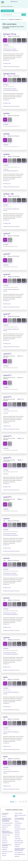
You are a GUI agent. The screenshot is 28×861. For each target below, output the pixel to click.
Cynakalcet (4, 836)
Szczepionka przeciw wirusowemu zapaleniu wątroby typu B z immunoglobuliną (7, 820)
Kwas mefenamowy (19, 852)
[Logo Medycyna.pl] (14, 1)
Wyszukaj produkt (7, 10)
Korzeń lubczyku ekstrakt (7, 823)
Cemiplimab (4, 838)
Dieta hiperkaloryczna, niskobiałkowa (6, 845)
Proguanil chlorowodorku (20, 828)
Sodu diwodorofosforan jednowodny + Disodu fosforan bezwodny (20, 849)
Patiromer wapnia (18, 813)
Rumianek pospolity (19, 842)
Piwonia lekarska (18, 823)
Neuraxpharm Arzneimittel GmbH (10, 531)
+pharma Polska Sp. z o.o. (8, 46)
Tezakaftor (17, 846)
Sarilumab (4, 816)
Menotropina (17, 826)
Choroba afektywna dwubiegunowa (10, 50)
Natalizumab (4, 842)
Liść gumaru (17, 834)
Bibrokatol (4, 853)
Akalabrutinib (17, 844)
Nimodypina (17, 830)
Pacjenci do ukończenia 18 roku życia (11, 66)
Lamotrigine (5, 45)
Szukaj (23, 14)
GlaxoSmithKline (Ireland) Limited (10, 246)
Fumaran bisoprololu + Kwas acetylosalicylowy (19, 819)
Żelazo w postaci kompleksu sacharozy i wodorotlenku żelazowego (7, 831)
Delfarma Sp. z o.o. (7, 206)
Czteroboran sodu (6, 834)
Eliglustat (17, 821)
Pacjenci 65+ (6, 60)
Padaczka (6, 169)
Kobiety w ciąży (7, 63)
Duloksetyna (17, 836)
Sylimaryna (17, 856)
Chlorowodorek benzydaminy (5, 814)
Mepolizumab (5, 847)
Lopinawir (4, 855)
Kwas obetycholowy (19, 840)
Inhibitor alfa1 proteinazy (7, 851)
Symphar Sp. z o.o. (7, 690)
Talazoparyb (4, 840)
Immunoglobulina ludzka (20, 854)
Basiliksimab (17, 832)
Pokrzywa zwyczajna (6, 825)
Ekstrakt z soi (5, 827)
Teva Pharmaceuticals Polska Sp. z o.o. (11, 126)
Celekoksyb (4, 849)
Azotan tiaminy (18, 838)
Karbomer (4, 828)
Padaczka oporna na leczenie (10, 48)
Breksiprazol (17, 824)
